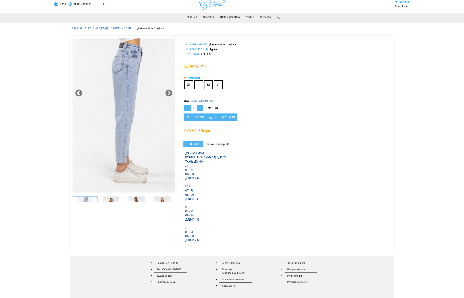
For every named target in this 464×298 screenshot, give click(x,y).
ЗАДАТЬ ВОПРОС (82, 4)
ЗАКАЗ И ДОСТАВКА (230, 17)
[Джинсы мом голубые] (123, 115)
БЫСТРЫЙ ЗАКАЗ (223, 117)
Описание (193, 144)
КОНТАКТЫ (265, 17)
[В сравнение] (216, 108)
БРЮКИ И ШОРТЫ (122, 28)
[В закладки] (209, 108)
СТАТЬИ (250, 17)
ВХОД (63, 4)
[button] (208, 17)
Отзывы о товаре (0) (217, 144)
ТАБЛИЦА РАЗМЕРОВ (201, 100)
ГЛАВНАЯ (192, 17)
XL (188, 85)
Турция (213, 49)
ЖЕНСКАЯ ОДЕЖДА (98, 28)
